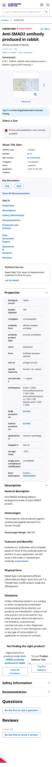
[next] (44, 85)
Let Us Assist (12, 280)
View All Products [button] (15, 671)
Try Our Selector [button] (41, 668)
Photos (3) (26, 101)
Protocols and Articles (10, 226)
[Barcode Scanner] (42, 5)
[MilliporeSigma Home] (14, 5)
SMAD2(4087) (29, 475)
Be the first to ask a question (21, 710)
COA (7, 186)
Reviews (7, 257)
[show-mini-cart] (48, 5)
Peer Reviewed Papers (8, 238)
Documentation (11, 220)
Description (9, 210)
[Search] (46, 11)
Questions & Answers (8, 249)
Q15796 (26, 411)
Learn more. (22, 561)
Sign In (5, 110)
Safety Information (13, 215)
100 (24, 309)
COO (19, 186)
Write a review (9, 52)
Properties (8, 205)
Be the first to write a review (22, 735)
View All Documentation (16, 193)
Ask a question (25, 52)
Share (47, 29)
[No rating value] (8, 49)
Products (5, 20)
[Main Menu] (4, 5)
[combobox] (26, 12)
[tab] (7, 20)
